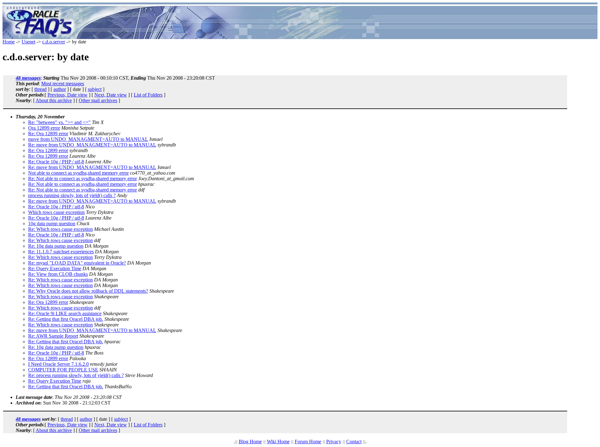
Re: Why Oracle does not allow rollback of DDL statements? (88, 291)
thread (40, 89)
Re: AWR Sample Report (53, 336)
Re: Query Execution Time (54, 268)
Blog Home (250, 441)
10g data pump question (51, 223)
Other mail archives (98, 100)
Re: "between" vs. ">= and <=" (59, 122)
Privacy (333, 441)
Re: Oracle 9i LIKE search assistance (65, 313)
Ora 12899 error (44, 128)
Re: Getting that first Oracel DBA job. (65, 319)
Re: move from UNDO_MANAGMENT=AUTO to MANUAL (92, 144)
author (59, 89)
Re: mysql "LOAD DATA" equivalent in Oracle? (77, 263)
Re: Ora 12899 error (48, 133)
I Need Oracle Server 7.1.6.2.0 (58, 364)
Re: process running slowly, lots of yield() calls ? (76, 375)
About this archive (54, 100)
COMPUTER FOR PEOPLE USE (63, 369)
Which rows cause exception (56, 212)
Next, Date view (110, 94)
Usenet (28, 41)
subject (95, 89)
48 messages (28, 78)
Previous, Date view (68, 94)
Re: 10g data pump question (55, 246)
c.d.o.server (53, 41)
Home (8, 41)
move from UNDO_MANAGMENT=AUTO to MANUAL (88, 139)
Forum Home (308, 441)
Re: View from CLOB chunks (58, 274)
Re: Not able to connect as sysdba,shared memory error (82, 178)
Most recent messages (62, 83)
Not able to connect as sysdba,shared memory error (78, 173)
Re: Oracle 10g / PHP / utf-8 (56, 161)
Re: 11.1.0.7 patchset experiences (61, 251)
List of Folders (148, 94)
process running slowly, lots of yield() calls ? (72, 195)
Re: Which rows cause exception (60, 229)
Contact (354, 441)
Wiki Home (278, 441)
